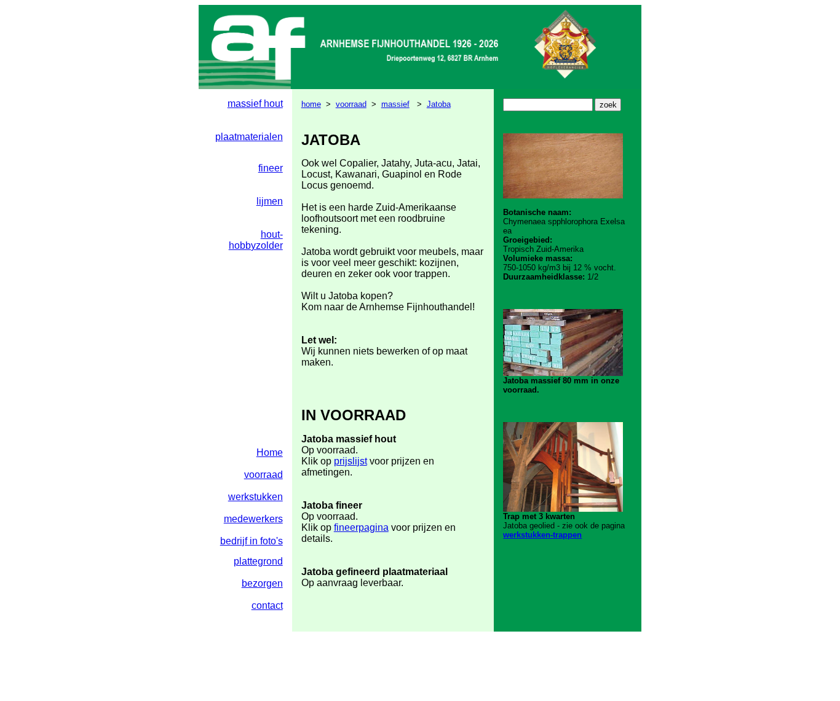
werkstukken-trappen (542, 534)
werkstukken (255, 496)
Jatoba (439, 104)
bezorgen (262, 583)
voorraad (351, 104)
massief (395, 104)
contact (267, 605)
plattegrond (258, 561)
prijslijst (350, 461)
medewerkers (253, 519)
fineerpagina (361, 527)
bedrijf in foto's (251, 541)
